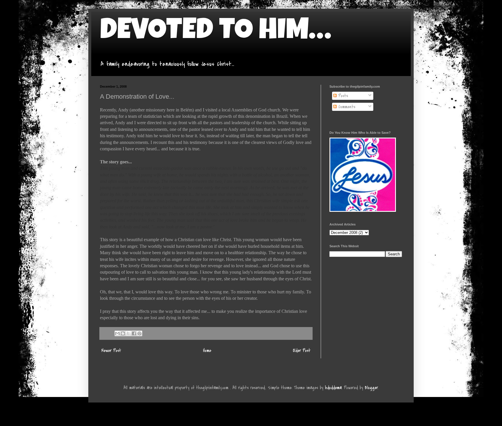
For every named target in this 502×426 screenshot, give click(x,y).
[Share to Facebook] (134, 333)
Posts (342, 96)
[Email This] (117, 333)
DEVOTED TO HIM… (215, 32)
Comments (346, 107)
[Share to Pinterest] (139, 333)
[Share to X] (128, 333)
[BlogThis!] (123, 333)
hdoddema (333, 388)
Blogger (371, 388)
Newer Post (111, 350)
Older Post (302, 350)
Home (207, 350)
